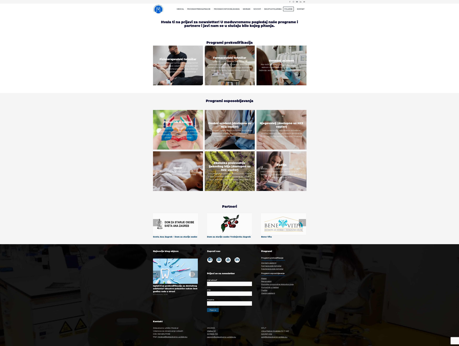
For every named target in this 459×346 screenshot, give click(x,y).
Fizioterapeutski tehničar (272, 269)
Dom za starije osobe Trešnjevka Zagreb (229, 237)
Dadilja (264, 290)
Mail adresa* (212, 280)
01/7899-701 (212, 334)
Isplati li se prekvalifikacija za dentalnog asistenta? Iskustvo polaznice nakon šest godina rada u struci (175, 289)
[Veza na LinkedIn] (300, 2)
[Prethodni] (156, 222)
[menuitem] (180, 9)
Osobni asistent (268, 293)
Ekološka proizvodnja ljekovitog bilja (277, 284)
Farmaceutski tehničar (271, 266)
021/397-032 (266, 334)
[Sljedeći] (302, 222)
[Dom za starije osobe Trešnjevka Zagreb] (229, 224)
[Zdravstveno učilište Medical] (158, 9)
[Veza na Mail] (304, 2)
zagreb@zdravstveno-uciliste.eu (221, 337)
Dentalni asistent (268, 263)
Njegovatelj (266, 281)
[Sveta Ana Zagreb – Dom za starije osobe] (175, 224)
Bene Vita (266, 237)
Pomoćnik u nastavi (270, 287)
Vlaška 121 (211, 331)
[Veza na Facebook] (290, 2)
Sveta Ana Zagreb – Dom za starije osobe (175, 237)
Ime (208, 290)
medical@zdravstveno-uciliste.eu (172, 337)
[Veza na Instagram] (293, 2)
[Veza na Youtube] (297, 2)
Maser (264, 278)
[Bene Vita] (283, 224)
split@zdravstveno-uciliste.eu (274, 337)
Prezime (210, 300)
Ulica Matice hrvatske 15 (272, 331)
